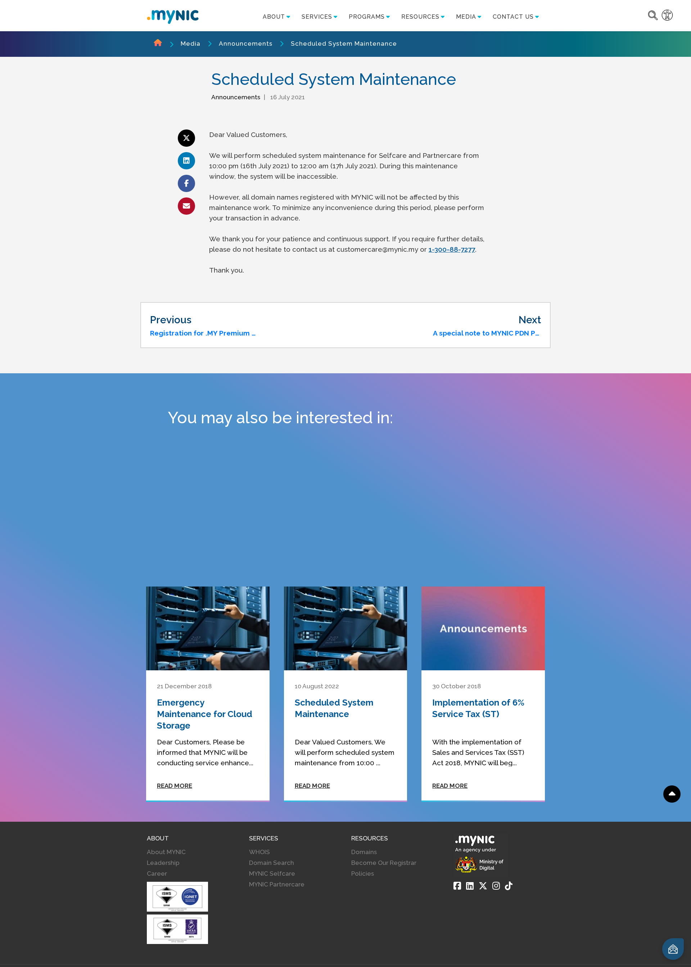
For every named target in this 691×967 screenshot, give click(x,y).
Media (190, 43)
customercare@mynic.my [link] (377, 249)
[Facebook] (457, 885)
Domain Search (271, 862)
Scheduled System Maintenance (344, 43)
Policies (362, 873)
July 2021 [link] (272, 166)
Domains (364, 852)
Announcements (245, 43)
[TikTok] (508, 885)
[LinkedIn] (470, 885)
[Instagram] (496, 885)
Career (157, 873)
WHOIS (259, 852)
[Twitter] (483, 885)
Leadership (163, 862)
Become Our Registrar (383, 862)
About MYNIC (166, 852)
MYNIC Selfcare (272, 873)
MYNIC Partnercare (276, 884)
